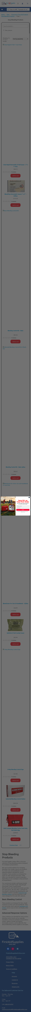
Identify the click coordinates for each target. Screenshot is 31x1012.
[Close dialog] (29, 497)
